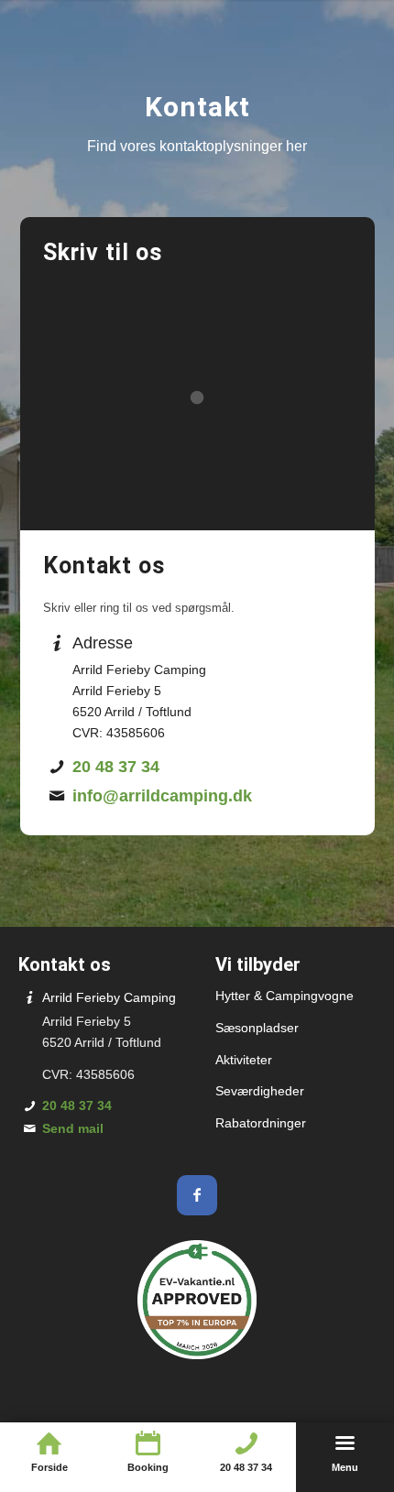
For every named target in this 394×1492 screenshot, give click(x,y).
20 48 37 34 (115, 766)
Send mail (73, 1128)
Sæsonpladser (257, 1027)
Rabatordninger (260, 1123)
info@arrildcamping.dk (162, 796)
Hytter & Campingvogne (284, 995)
